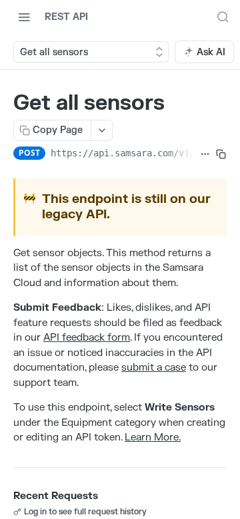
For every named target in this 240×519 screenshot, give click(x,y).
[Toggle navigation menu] (24, 16)
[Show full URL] (205, 154)
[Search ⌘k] (222, 16)
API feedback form (86, 337)
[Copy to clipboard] (221, 154)
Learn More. (153, 437)
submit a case (153, 367)
